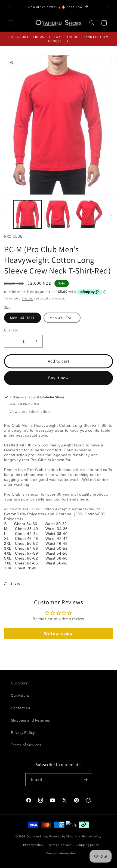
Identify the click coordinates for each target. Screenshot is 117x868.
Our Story (19, 683)
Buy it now (58, 377)
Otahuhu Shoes (37, 836)
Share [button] (15, 583)
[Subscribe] (86, 779)
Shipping (27, 298)
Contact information (61, 853)
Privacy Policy (23, 732)
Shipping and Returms (30, 720)
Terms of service (59, 845)
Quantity (11, 330)
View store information (30, 411)
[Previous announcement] (10, 7)
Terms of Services (26, 744)
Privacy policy (33, 845)
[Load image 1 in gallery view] (27, 214)
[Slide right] (111, 216)
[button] (11, 23)
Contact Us (20, 707)
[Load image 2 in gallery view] (58, 214)
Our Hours (20, 695)
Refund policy (91, 836)
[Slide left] (6, 216)
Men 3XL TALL (22, 317)
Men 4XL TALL (62, 317)
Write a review (58, 633)
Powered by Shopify (63, 836)
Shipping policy (87, 845)
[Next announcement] (107, 7)
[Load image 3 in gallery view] (89, 214)
